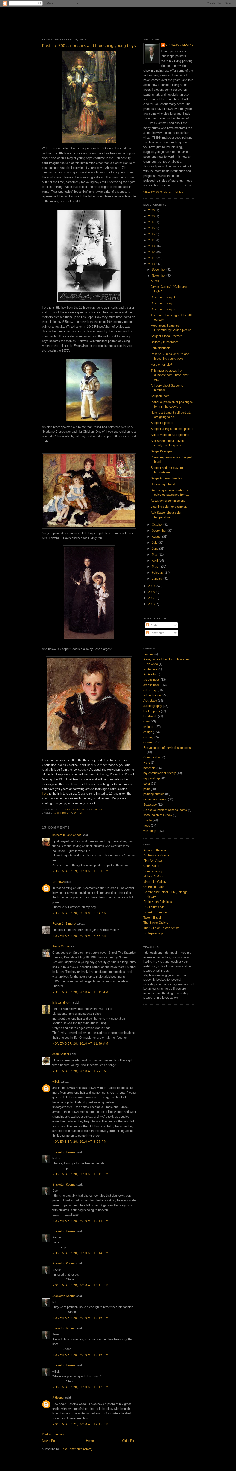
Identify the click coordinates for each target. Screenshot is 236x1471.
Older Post (129, 1440)
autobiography (152, 706)
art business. (152, 685)
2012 (152, 252)
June (155, 548)
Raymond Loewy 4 (163, 297)
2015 (152, 234)
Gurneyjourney (153, 871)
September (159, 530)
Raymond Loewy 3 (163, 303)
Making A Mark (153, 876)
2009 (152, 586)
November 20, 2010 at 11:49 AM (80, 1043)
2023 (152, 216)
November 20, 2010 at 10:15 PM (80, 1285)
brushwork (150, 716)
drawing (148, 737)
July (155, 542)
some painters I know (157, 815)
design (147, 732)
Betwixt (156, 281)
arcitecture (150, 669)
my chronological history (159, 773)
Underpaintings (153, 933)
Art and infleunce (154, 850)
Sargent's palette (162, 423)
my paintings (151, 778)
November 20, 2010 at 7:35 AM (79, 936)
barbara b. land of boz (66, 835)
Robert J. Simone (64, 923)
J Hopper (58, 1397)
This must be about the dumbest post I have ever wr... (169, 375)
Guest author (152, 757)
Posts (153, 625)
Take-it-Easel (152, 917)
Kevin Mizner (61, 946)
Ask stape (150, 700)
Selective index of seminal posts (165, 810)
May (155, 554)
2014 (152, 240)
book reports (151, 711)
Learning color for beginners (169, 506)
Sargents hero (160, 396)
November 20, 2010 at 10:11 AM (80, 992)
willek (56, 1081)
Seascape (150, 804)
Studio (147, 820)
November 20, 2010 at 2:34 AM (79, 913)
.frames (148, 654)
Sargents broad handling (167, 478)
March (156, 566)
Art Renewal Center (156, 855)
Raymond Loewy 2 (163, 309)
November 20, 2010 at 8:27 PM (79, 1141)
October (157, 524)
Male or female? (161, 364)
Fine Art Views (153, 860)
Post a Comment (53, 1434)
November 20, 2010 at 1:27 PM (79, 1071)
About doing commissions (168, 500)
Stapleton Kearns (63, 1152)
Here (45, 793)
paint (146, 789)
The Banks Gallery (155, 922)
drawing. (148, 742)
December (159, 269)
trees (146, 825)
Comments (156, 633)
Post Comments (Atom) (76, 1449)
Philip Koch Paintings (157, 901)
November (159, 275)
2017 (152, 222)
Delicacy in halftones (165, 342)
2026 (152, 210)
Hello (146, 762)
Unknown (58, 881)
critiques (149, 726)
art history (63, 813)
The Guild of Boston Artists (161, 928)
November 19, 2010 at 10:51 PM (80, 871)
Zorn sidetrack (160, 348)
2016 (152, 228)
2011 (152, 258)
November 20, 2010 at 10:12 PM (80, 1174)
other (78, 813)
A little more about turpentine (170, 435)
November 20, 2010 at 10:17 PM (80, 1387)
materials (149, 768)
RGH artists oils (154, 907)
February (158, 572)
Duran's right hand (163, 484)
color (146, 721)
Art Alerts (149, 674)
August (157, 536)
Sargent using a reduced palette (172, 429)
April (155, 560)
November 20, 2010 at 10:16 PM (80, 1318)
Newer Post (49, 1440)
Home (90, 1440)
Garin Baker (151, 866)
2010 (152, 264)
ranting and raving (155, 799)
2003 (152, 604)
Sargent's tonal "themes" (167, 336)
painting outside (153, 794)
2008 (152, 592)
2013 (152, 246)
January (157, 578)
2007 (152, 598)
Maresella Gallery (155, 881)
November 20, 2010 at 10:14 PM (80, 1221)
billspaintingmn (62, 1002)
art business (151, 679)
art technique (152, 695)
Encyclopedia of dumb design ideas (167, 747)
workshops (150, 831)
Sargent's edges (161, 451)
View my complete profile (163, 192)
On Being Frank (153, 886)
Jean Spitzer (60, 1054)
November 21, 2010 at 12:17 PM (80, 1424)
